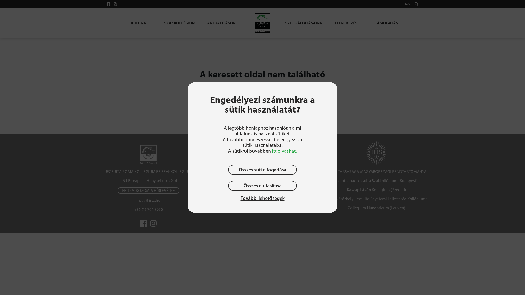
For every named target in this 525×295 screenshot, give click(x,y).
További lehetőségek (263, 198)
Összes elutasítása (263, 186)
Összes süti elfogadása (262, 170)
